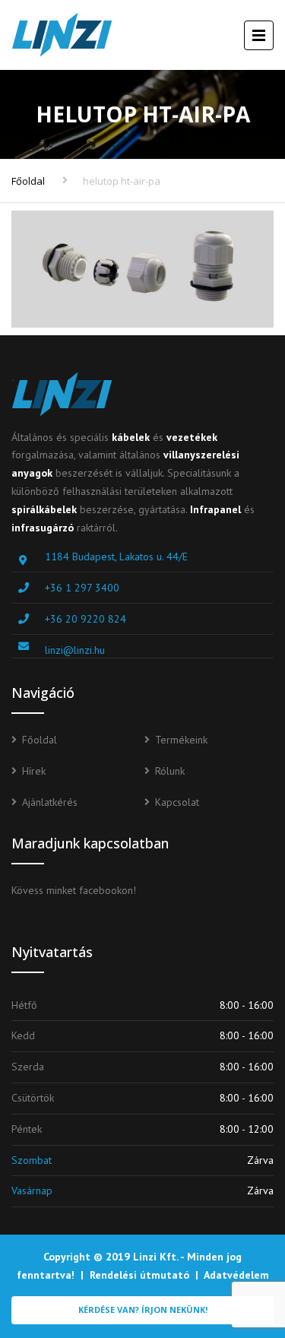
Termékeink (181, 740)
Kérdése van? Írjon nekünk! (142, 1309)
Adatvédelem (236, 1275)
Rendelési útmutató (139, 1275)
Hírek (34, 771)
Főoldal (28, 181)
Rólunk (170, 771)
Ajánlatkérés (50, 802)
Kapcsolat (177, 802)
